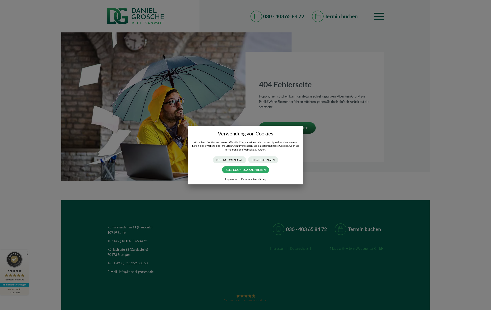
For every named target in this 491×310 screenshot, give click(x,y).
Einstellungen (263, 159)
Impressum (231, 179)
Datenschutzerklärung (253, 179)
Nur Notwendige (229, 159)
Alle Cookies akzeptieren (246, 169)
